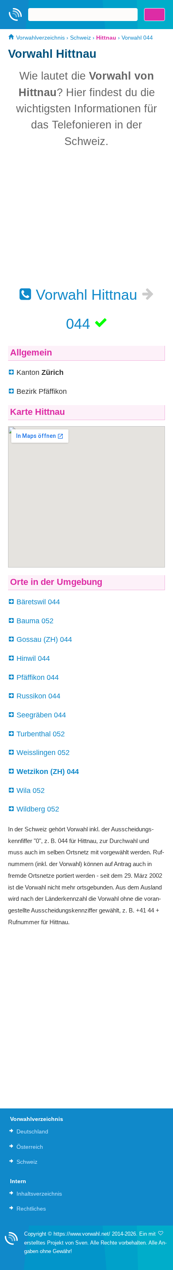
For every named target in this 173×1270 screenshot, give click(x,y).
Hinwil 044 (33, 658)
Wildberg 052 (37, 809)
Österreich (29, 1147)
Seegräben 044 (41, 715)
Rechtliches (31, 1208)
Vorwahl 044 (137, 37)
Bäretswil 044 (38, 602)
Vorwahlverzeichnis (39, 37)
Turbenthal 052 (40, 734)
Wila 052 (30, 790)
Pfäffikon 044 (37, 677)
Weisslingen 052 (43, 753)
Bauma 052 (35, 621)
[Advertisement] (86, 216)
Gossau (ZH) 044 (44, 639)
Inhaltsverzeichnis (39, 1193)
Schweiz (80, 37)
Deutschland (32, 1131)
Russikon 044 (38, 696)
